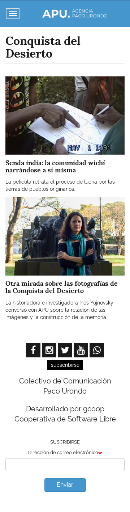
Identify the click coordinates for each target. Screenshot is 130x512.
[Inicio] (75, 13)
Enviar (65, 484)
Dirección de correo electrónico (63, 452)
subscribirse (65, 365)
